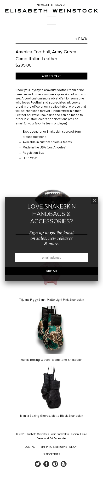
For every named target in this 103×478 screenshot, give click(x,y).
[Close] (94, 200)
